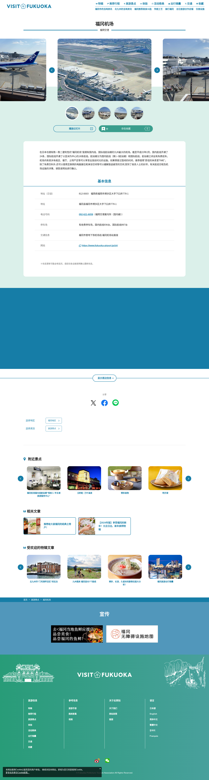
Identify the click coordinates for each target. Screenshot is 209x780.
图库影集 (73, 714)
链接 (111, 719)
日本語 (153, 708)
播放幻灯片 (74, 128)
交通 (189, 3)
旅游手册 (73, 708)
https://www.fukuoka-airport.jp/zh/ (100, 245)
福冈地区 (52, 420)
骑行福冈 (169, 9)
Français (154, 736)
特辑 (100, 3)
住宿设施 (200, 9)
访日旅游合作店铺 (184, 9)
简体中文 (154, 719)
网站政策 (113, 714)
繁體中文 (154, 725)
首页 (25, 600)
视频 (71, 719)
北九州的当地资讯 (123, 9)
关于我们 (113, 708)
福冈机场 (47, 600)
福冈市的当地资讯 (103, 9)
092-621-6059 (86, 214)
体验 (145, 3)
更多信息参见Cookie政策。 (18, 773)
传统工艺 (158, 9)
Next (157, 70)
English (153, 714)
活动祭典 (159, 3)
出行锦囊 (176, 3)
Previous (52, 70)
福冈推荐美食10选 (143, 9)
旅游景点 (131, 3)
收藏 (201, 3)
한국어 (152, 730)
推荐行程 (114, 3)
